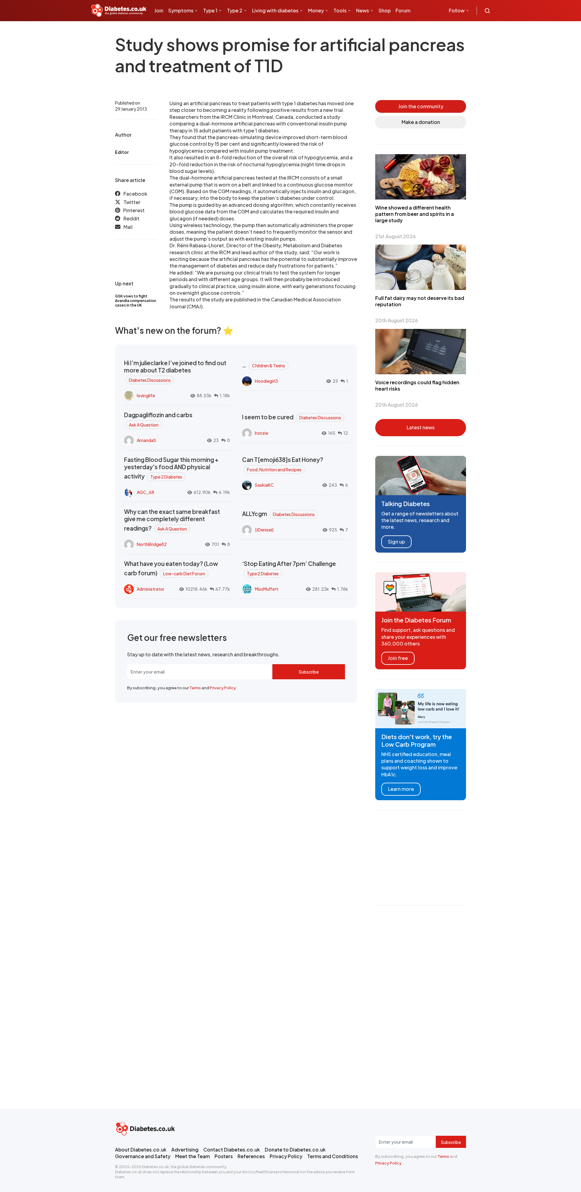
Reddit (131, 218)
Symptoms (180, 10)
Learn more (401, 789)
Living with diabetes (275, 10)
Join (158, 10)
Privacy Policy (223, 687)
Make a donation (421, 122)
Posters (224, 1156)
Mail (128, 227)
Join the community (420, 106)
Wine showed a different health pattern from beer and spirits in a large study (414, 213)
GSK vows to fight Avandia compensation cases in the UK (135, 300)
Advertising (185, 1149)
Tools (339, 10)
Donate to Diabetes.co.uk (295, 1149)
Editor (122, 152)
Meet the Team (192, 1156)
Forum (403, 10)
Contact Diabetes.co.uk (231, 1149)
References (251, 1156)
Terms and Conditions (332, 1156)
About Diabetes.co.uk (140, 1149)
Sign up (396, 541)
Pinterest (134, 210)
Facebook (135, 193)
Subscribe (309, 671)
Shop (385, 10)
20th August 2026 (396, 320)
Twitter (131, 202)
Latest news (421, 427)
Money (316, 10)
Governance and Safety (142, 1156)
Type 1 (210, 10)
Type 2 (234, 10)
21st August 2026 (395, 236)
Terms (195, 687)
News (362, 10)
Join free (398, 658)
